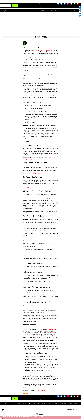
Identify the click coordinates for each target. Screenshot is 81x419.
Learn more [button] (40, 416)
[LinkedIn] (80, 13)
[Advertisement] (40, 24)
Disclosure (25, 393)
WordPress (76, 409)
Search (1, 3)
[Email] (80, 11)
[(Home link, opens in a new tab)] (40, 5)
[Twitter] (80, 9)
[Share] (80, 16)
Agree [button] (1, 418)
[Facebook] (80, 7)
